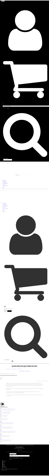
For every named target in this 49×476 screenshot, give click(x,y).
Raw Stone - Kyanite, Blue (3, 416)
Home (3, 186)
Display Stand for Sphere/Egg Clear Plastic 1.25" (6, 423)
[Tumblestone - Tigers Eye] (4, 418)
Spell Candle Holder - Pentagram (4, 436)
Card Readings (5, 182)
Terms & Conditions (5, 185)
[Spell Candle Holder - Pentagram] (5, 435)
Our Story (4, 184)
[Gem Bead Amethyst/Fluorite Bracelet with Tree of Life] (8, 431)
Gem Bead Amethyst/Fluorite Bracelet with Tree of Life (7, 432)
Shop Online (4, 180)
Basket (4, 108)
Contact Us (1, 421)
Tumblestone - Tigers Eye (3, 419)
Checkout (8, 108)
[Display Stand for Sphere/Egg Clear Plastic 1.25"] (7, 422)
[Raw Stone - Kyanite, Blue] (4, 415)
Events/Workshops (5, 183)
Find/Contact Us (5, 181)
